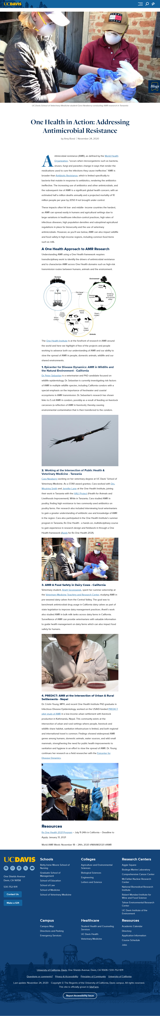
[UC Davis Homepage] (13, 4)
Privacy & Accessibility (66, 976)
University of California (120, 976)
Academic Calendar (132, 926)
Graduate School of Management (50, 874)
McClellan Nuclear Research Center (136, 880)
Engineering (87, 877)
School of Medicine (50, 890)
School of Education (50, 880)
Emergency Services (50, 935)
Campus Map (47, 926)
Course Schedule (131, 940)
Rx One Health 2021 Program (57, 832)
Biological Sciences (91, 872)
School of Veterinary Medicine (55, 894)
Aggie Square (129, 865)
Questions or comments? (40, 976)
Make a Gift (13, 903)
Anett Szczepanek (71, 590)
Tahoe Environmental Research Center (138, 904)
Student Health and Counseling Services (97, 927)
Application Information (134, 935)
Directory (126, 931)
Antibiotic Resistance (67, 175)
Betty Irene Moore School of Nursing (55, 866)
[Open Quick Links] (153, 4)
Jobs (124, 945)
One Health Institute (57, 340)
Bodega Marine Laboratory (136, 869)
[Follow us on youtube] (32, 868)
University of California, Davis (52, 970)
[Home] (19, 859)
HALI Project (80, 493)
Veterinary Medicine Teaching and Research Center (72, 594)
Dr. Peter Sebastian (52, 375)
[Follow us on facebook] (6, 868)
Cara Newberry (49, 478)
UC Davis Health (89, 934)
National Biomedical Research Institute (137, 888)
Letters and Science (91, 882)
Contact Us (13, 894)
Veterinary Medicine (91, 938)
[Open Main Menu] (140, 4)
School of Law (47, 885)
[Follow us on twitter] (25, 868)
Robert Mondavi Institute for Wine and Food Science (136, 896)
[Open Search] (147, 4)
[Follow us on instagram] (12, 868)
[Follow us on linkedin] (19, 868)
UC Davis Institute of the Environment (134, 911)
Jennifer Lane (69, 488)
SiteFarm (94, 987)
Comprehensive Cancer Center (138, 874)
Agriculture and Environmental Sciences (96, 866)
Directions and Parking (52, 931)
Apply (65, 533)
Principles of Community (93, 976)
